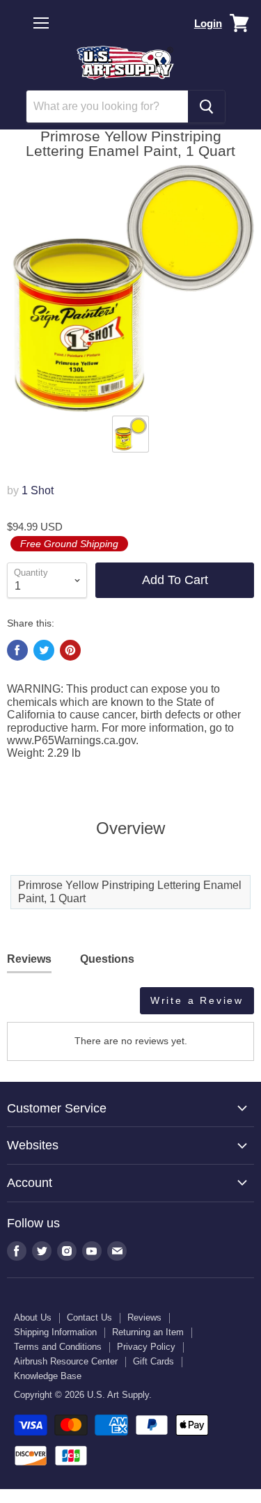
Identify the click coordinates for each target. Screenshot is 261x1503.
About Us (33, 1317)
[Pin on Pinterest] (70, 650)
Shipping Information (55, 1332)
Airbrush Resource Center (66, 1361)
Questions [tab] (107, 959)
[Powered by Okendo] (42, 1006)
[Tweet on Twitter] (43, 650)
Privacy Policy (146, 1346)
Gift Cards (153, 1361)
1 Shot (38, 490)
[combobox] (107, 107)
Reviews (144, 1317)
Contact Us (89, 1317)
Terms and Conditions (58, 1346)
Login (208, 23)
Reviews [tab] (29, 959)
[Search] (206, 107)
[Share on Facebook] (17, 650)
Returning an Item (148, 1332)
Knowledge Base (47, 1376)
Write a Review (197, 1000)
